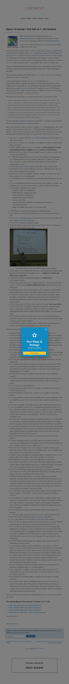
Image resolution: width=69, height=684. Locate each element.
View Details (34, 353)
